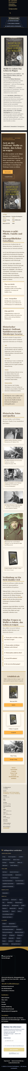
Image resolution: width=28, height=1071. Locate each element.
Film (4, 902)
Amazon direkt (13, 769)
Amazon (13, 767)
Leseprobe (13, 732)
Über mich (4, 1000)
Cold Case (5, 872)
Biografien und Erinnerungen (11, 792)
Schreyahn (18, 941)
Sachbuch (10, 941)
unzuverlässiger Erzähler (8, 914)
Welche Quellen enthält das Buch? (14, 653)
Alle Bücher (13, 778)
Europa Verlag (13, 759)
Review (4, 941)
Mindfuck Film (13, 908)
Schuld (13, 911)
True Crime (5, 877)
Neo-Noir (21, 908)
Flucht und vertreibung (8, 932)
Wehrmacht (5, 865)
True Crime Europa (19, 880)
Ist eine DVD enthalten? (11, 658)
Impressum (7, 1061)
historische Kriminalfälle (8, 874)
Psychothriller (6, 911)
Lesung (4, 938)
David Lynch (14, 899)
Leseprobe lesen (8, 176)
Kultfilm (23, 905)
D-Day (4, 856)
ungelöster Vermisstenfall (8, 886)
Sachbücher (6, 793)
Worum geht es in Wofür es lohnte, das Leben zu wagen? (13, 638)
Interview (5, 935)
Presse (3, 1002)
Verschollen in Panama (7, 990)
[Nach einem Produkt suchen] (10, 13)
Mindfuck (5, 908)
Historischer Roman (19, 932)
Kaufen (13, 705)
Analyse (5, 923)
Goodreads (13, 775)
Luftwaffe (21, 856)
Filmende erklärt (18, 902)
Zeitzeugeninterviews (16, 943)
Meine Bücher (5, 997)
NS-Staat (5, 862)
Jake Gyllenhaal (15, 905)
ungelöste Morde (20, 883)
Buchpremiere (12, 923)
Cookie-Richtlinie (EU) (14, 1062)
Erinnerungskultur (12, 856)
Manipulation (6, 893)
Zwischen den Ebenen (7, 917)
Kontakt (3, 1004)
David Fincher (6, 899)
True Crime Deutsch (14, 877)
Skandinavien (18, 874)
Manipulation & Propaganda (14, 26)
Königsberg (12, 935)
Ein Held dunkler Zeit (14, 776)
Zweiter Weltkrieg (14, 20)
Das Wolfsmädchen (6, 988)
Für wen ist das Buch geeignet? (13, 664)
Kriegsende (20, 935)
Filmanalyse (10, 902)
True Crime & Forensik (14, 23)
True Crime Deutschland (8, 880)
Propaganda (12, 862)
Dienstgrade (19, 929)
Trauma (19, 911)
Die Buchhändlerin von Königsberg (10, 926)
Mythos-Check (16, 859)
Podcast (19, 938)
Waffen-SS (20, 862)
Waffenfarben (6, 943)
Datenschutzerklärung (17, 1061)
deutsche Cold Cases (14, 872)
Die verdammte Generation (8, 929)
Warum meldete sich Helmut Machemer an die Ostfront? (11, 646)
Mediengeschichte (7, 859)
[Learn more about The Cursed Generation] (14, 965)
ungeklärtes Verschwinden (8, 883)
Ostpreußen (11, 938)
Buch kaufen (8, 172)
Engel (20, 899)
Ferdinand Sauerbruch (7, 986)
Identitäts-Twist (6, 905)
